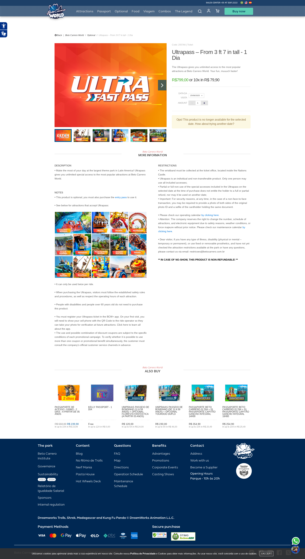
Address (196, 453)
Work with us (199, 460)
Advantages (161, 453)
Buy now (238, 11)
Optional (91, 35)
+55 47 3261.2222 (229, 3)
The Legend (183, 11)
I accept (266, 553)
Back (59, 35)
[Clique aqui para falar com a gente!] (296, 541)
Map (117, 460)
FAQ (117, 453)
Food (135, 11)
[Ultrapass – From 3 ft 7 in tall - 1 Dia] (111, 85)
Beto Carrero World (74, 35)
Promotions (160, 460)
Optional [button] (121, 11)
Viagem (149, 11)
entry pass (121, 197)
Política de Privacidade (143, 553)
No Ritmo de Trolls (89, 460)
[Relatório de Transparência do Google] (159, 536)
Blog (79, 453)
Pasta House (85, 474)
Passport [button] (104, 11)
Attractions (84, 11)
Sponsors (45, 497)
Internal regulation (51, 504)
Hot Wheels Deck (88, 481)
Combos (165, 11)
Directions (121, 467)
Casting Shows (163, 474)
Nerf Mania (84, 467)
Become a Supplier (203, 467)
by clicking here (210, 215)
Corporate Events (165, 467)
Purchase (68, 432)
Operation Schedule (128, 474)
